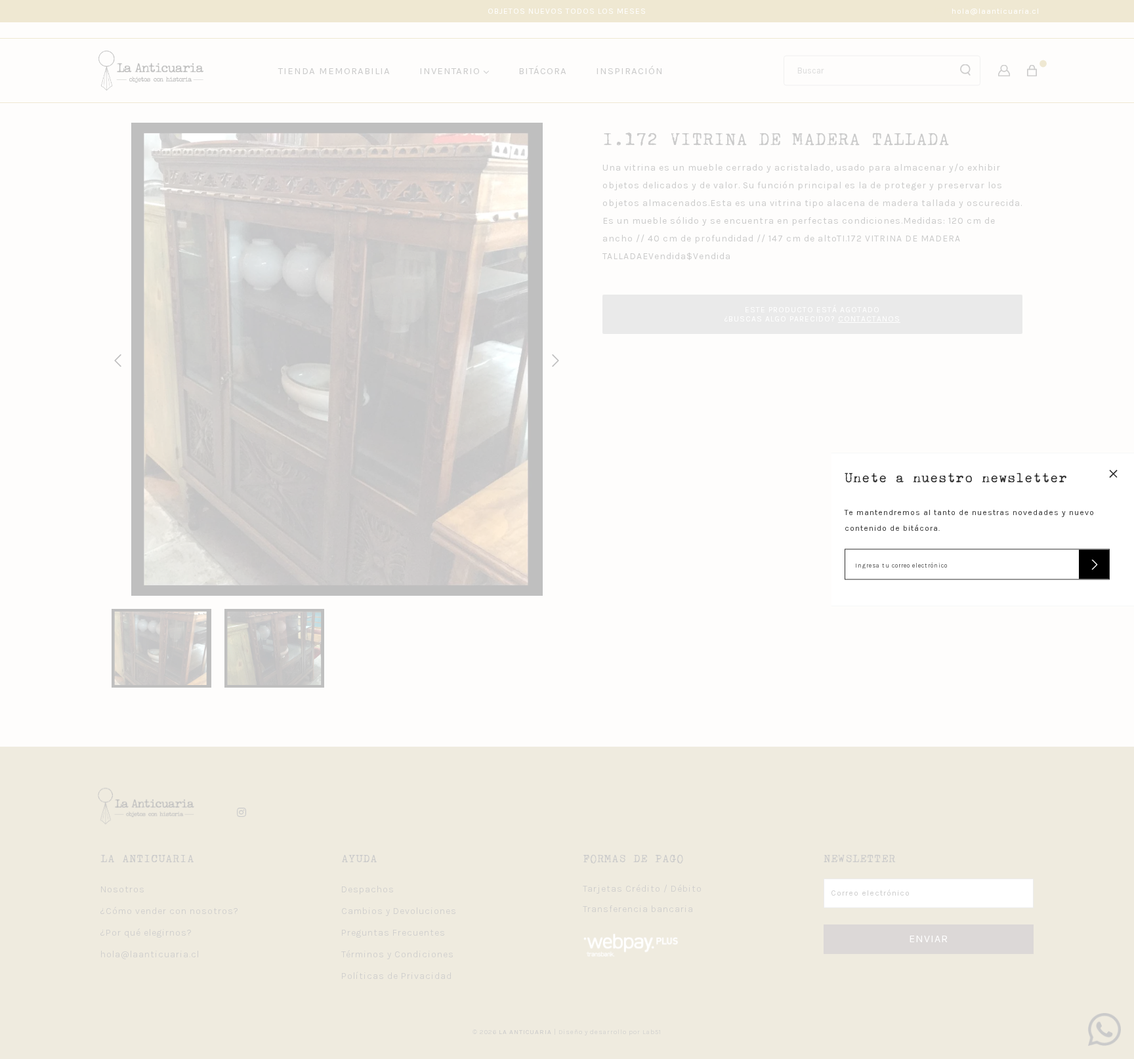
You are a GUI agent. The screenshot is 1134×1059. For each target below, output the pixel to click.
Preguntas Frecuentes (393, 932)
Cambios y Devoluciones (399, 911)
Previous (115, 359)
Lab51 (652, 1032)
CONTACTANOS (869, 318)
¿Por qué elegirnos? (146, 932)
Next (553, 359)
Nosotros (122, 889)
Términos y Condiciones (397, 954)
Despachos (367, 889)
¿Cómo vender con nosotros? (169, 911)
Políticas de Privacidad (396, 976)
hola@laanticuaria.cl (996, 11)
